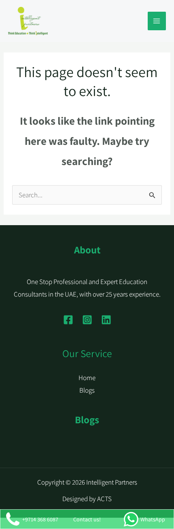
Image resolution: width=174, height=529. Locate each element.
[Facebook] (68, 320)
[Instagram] (87, 320)
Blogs (87, 390)
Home (87, 377)
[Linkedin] (106, 320)
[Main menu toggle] (157, 21)
